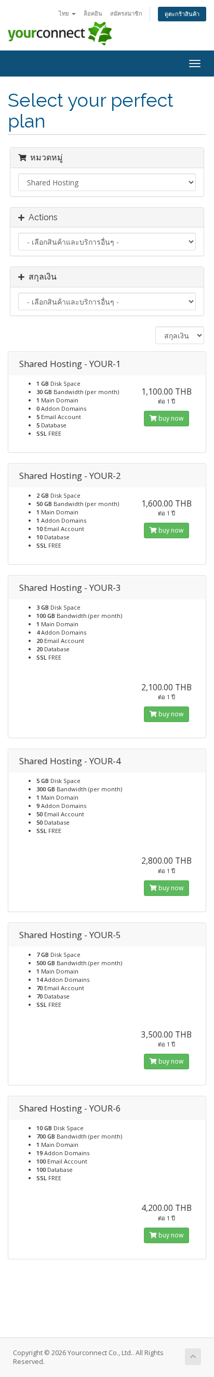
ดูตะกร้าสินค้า (182, 14)
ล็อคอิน (93, 13)
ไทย (65, 13)
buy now (170, 418)
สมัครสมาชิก (126, 13)
